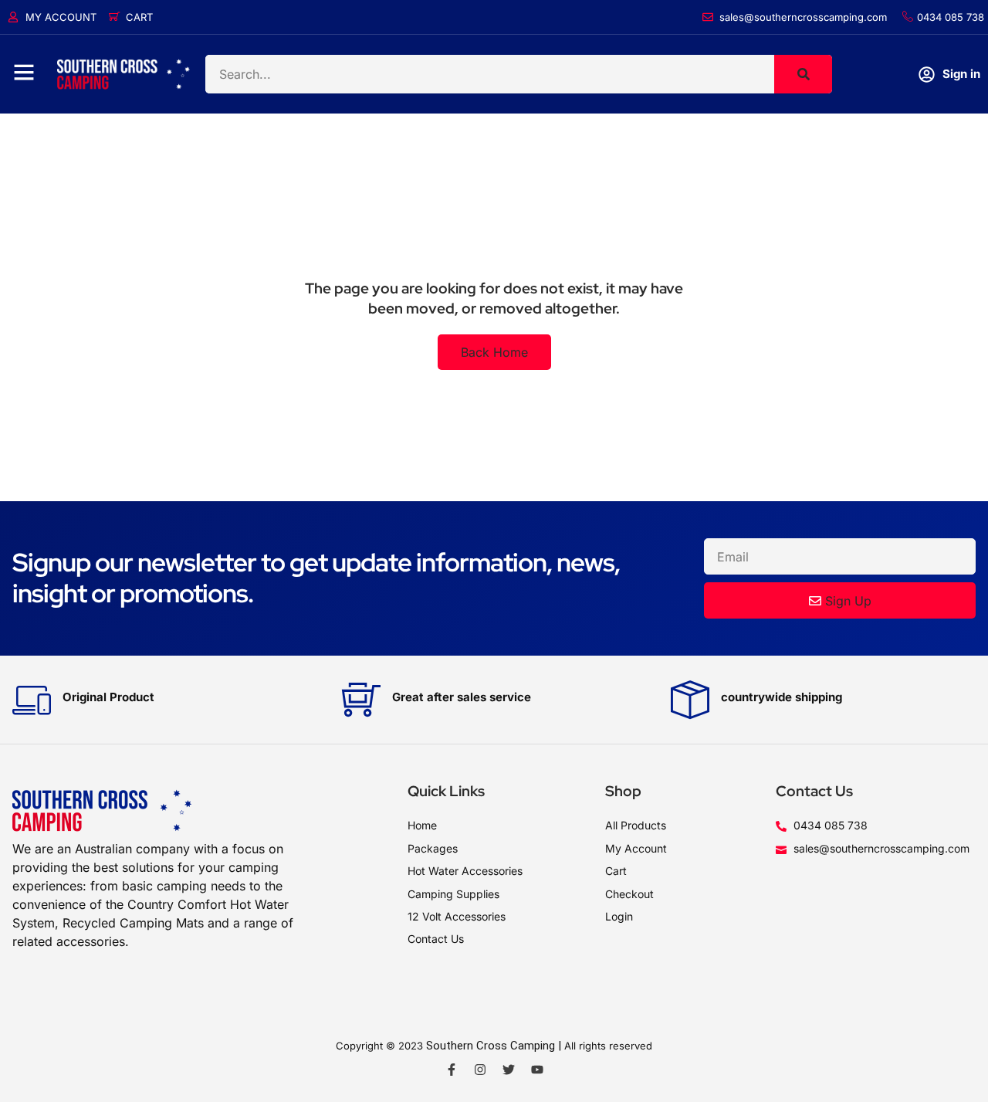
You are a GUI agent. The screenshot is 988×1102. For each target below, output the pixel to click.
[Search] (803, 74)
